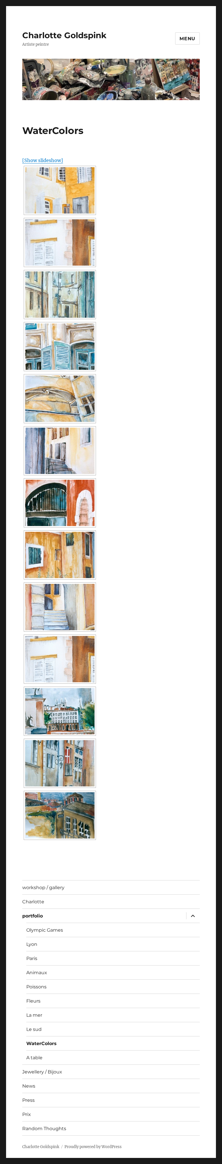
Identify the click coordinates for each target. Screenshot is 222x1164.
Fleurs (33, 1001)
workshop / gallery (43, 887)
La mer (34, 1015)
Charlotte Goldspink (64, 35)
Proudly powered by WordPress (93, 1146)
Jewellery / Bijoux (42, 1072)
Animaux (36, 972)
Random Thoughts (44, 1128)
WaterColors (41, 1043)
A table (34, 1057)
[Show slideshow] (42, 160)
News (28, 1086)
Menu (187, 38)
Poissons (36, 987)
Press (28, 1100)
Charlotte (33, 901)
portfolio (32, 916)
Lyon (31, 944)
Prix (26, 1114)
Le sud (34, 1029)
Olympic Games (44, 930)
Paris (31, 958)
